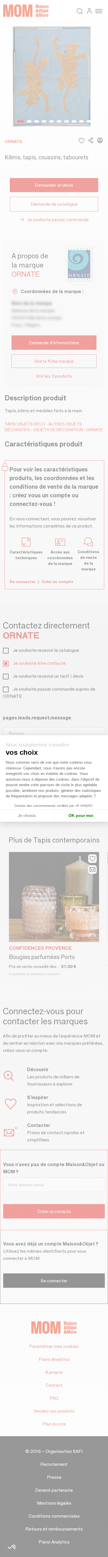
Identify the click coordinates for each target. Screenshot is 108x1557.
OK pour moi (81, 815)
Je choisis (27, 815)
